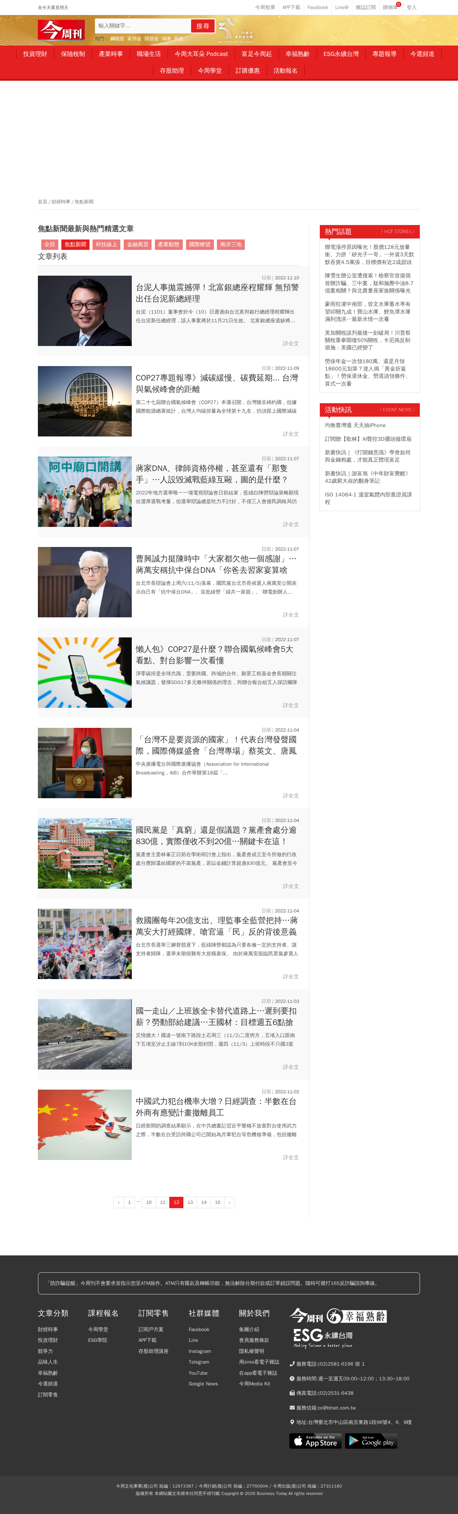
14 (204, 1202)
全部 (49, 244)
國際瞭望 (200, 244)
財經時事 (61, 202)
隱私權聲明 (251, 1351)
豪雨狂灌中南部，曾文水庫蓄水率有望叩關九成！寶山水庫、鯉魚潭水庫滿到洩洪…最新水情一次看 (368, 312)
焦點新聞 (84, 202)
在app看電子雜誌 (258, 1373)
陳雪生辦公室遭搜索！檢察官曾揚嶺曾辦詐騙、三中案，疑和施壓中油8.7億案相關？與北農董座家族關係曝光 (369, 283)
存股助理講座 (153, 1351)
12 (176, 1202)
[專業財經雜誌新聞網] (61, 30)
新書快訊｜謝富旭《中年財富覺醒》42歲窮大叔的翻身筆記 (368, 477)
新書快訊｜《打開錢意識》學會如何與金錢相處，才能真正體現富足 (368, 456)
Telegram (199, 1362)
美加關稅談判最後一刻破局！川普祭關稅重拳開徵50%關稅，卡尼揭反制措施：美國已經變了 (368, 340)
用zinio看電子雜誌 (259, 1362)
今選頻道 (48, 1384)
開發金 (152, 39)
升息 (178, 39)
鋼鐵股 (117, 39)
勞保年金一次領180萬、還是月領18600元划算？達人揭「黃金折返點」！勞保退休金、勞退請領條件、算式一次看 (368, 372)
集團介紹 (249, 1329)
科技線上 (106, 244)
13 (190, 1202)
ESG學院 (97, 1340)
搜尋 (203, 26)
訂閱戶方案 (151, 1329)
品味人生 (48, 1362)
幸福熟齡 (48, 1373)
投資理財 (48, 1340)
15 (217, 1202)
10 (149, 1202)
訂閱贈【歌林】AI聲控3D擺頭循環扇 (368, 439)
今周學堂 (98, 1329)
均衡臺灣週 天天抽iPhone (355, 425)
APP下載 (147, 1340)
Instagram (200, 1351)
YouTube (198, 1373)
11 (162, 1202)
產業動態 (168, 244)
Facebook (199, 1329)
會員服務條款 (254, 1340)
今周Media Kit (254, 1384)
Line (193, 1340)
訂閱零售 (48, 1395)
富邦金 (134, 39)
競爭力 (45, 1351)
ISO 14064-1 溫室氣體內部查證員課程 (368, 498)
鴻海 (166, 39)
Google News (203, 1384)
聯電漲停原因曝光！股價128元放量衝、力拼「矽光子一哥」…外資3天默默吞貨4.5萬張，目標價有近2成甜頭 (369, 255)
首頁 (42, 202)
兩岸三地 (231, 244)
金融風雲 (138, 244)
